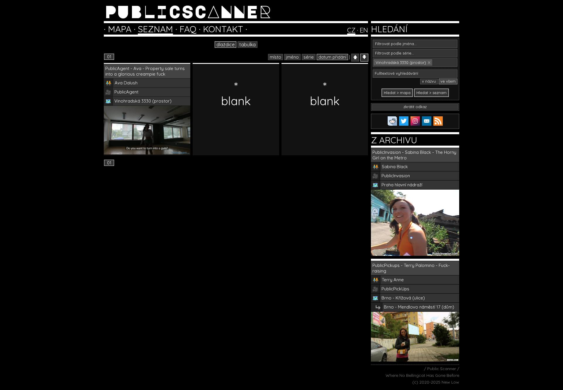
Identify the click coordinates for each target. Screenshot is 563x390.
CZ (351, 30)
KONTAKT (223, 29)
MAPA (119, 29)
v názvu (429, 81)
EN (364, 30)
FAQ (187, 29)
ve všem (448, 81)
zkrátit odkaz (415, 106)
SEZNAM (155, 29)
